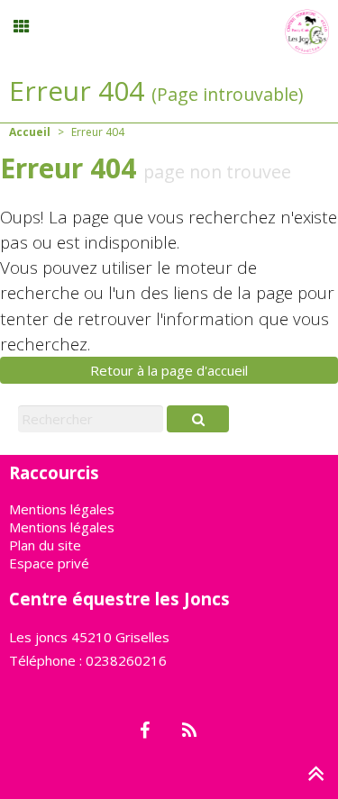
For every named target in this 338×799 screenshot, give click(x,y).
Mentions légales (61, 509)
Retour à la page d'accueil (169, 370)
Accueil (29, 132)
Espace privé (49, 563)
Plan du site (45, 545)
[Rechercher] (198, 418)
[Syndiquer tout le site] (190, 731)
